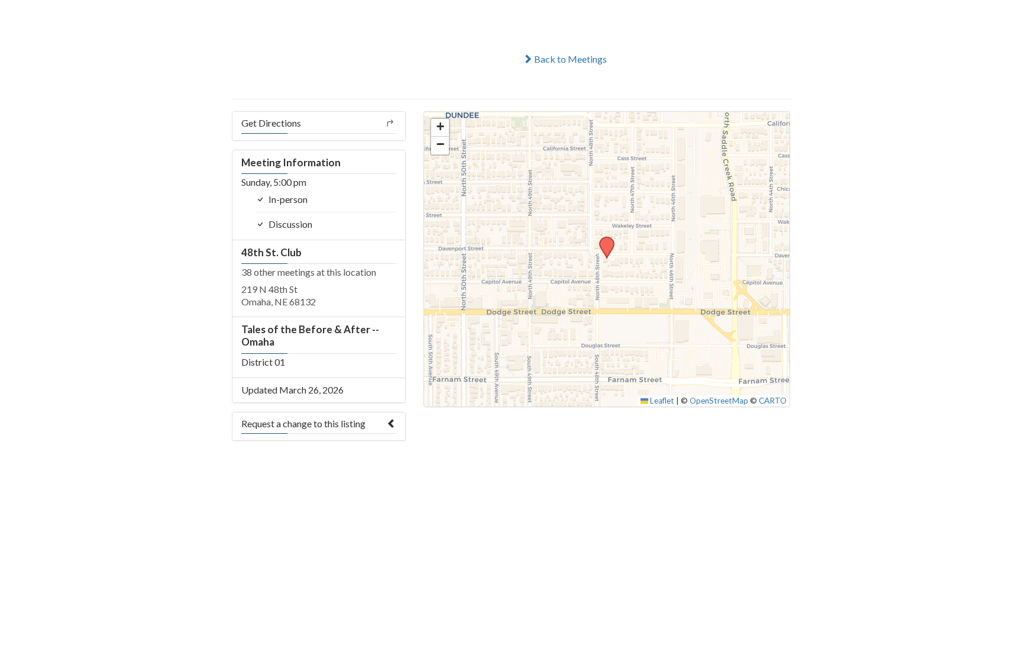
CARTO (773, 400)
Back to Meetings (569, 59)
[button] (602, 240)
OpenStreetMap (719, 400)
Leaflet (661, 400)
